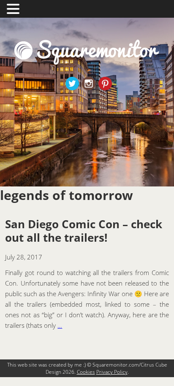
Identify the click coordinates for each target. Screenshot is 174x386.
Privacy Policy (112, 371)
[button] (14, 8)
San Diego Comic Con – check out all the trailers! (83, 230)
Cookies (86, 371)
